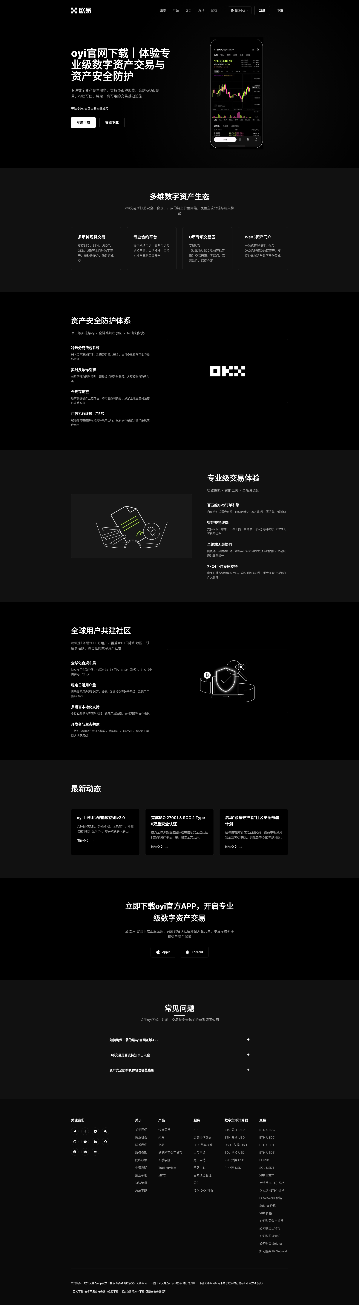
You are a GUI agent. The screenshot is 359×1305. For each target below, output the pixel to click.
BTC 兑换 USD (235, 1130)
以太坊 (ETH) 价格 (271, 1190)
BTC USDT (266, 1145)
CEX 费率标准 (203, 1145)
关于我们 (141, 1130)
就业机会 (141, 1137)
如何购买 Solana (270, 1243)
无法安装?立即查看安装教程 (89, 109)
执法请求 (141, 1183)
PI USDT (265, 1160)
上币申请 (199, 1152)
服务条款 (141, 1152)
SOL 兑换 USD (235, 1152)
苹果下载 (83, 122)
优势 (188, 10)
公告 (197, 1183)
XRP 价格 (265, 1213)
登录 (262, 10)
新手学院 (164, 1160)
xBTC (162, 1175)
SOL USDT (266, 1168)
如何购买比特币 (269, 1228)
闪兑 (161, 1137)
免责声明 (141, 1168)
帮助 (214, 10)
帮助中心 (199, 1168)
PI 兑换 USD (233, 1168)
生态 (163, 10)
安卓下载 (112, 122)
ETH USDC (267, 1137)
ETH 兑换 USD (235, 1137)
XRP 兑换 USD (234, 1160)
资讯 (201, 10)
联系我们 (141, 1145)
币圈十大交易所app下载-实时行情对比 (173, 1283)
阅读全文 (83, 841)
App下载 (141, 1190)
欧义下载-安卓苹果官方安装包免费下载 (96, 1291)
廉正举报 (141, 1175)
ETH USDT (266, 1152)
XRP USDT (266, 1175)
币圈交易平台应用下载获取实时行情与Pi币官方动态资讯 (231, 1283)
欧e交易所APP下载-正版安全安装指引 (144, 1291)
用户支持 (199, 1160)
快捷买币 (164, 1130)
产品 (176, 10)
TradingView (167, 1168)
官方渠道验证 (202, 1175)
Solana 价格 (267, 1205)
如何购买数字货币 (271, 1221)
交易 (161, 1145)
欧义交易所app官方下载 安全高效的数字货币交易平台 (115, 1283)
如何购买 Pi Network (273, 1251)
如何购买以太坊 (269, 1236)
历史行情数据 (202, 1137)
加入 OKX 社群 (203, 1190)
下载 (280, 10)
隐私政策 (141, 1160)
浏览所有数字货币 (170, 1152)
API (196, 1130)
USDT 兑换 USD (236, 1145)
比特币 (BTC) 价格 (271, 1183)
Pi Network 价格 (270, 1198)
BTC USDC (267, 1130)
